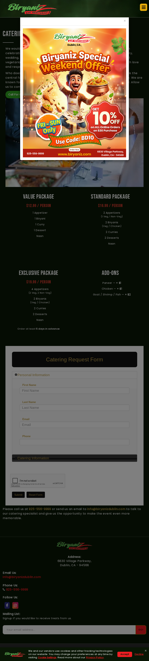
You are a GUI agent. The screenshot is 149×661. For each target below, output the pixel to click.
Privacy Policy (95, 657)
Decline (139, 654)
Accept (124, 654)
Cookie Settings (47, 657)
